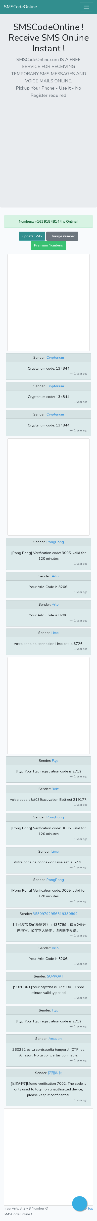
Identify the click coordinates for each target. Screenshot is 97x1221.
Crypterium (55, 357)
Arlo (55, 576)
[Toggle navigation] (86, 6)
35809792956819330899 (55, 913)
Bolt (55, 788)
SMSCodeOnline (20, 7)
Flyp (55, 760)
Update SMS (32, 236)
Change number (62, 236)
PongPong (55, 541)
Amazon (55, 1038)
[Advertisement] (48, 151)
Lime (55, 632)
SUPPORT (55, 976)
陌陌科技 (55, 1072)
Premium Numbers (48, 245)
